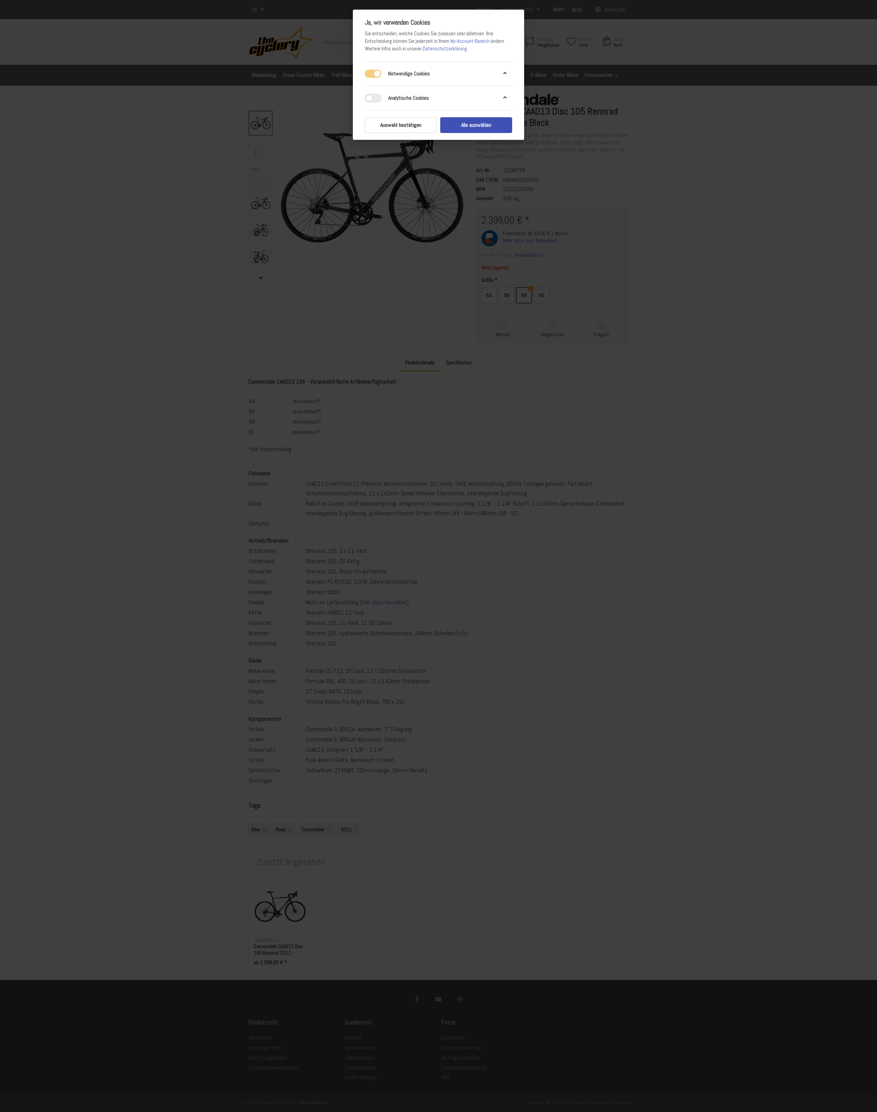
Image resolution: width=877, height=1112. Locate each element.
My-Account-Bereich (470, 41)
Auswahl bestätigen (400, 125)
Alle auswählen (476, 125)
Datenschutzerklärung (445, 49)
